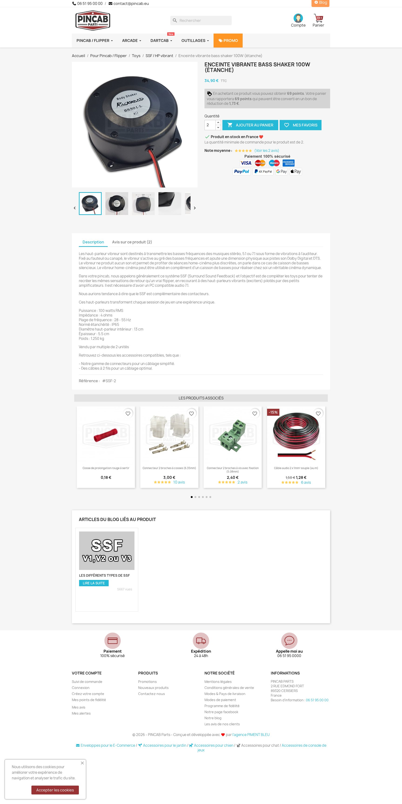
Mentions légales (218, 681)
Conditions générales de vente (229, 687)
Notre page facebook (221, 712)
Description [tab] (93, 242)
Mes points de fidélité (89, 700)
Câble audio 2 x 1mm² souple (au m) (277, 468)
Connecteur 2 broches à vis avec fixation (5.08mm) (214, 469)
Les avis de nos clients (222, 724)
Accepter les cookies (55, 790)
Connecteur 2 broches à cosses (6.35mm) (150, 468)
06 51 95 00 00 (90, 3)
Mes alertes (81, 713)
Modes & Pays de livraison (224, 694)
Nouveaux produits (153, 687)
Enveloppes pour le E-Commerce (108, 745)
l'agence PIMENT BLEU (251, 734)
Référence (89, 380)
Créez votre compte (88, 694)
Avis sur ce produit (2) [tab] (132, 242)
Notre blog (212, 718)
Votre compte (87, 673)
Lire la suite (94, 583)
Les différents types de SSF (104, 575)
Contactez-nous (151, 694)
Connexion (81, 687)
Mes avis (78, 707)
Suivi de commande (87, 681)
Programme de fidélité (222, 706)
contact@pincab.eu (131, 3)
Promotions (147, 681)
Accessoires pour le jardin (164, 745)
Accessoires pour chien (213, 745)
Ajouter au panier (250, 125)
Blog (322, 2)
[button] (79, 447)
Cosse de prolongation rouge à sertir (87, 468)
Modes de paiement (220, 700)
